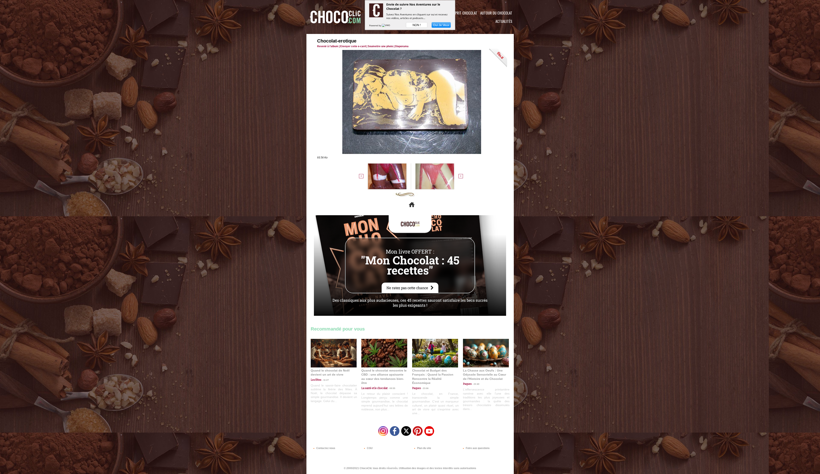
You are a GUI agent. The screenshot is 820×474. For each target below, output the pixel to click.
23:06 (425, 388)
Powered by (375, 25)
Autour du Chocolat (496, 13)
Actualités (503, 21)
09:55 (391, 388)
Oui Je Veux (441, 25)
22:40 (475, 384)
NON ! (417, 25)
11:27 (325, 380)
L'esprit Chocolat (463, 13)
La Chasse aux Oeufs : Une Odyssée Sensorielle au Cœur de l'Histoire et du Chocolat (484, 374)
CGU (369, 448)
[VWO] (386, 25)
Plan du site (423, 448)
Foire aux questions (477, 448)
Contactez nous (325, 448)
